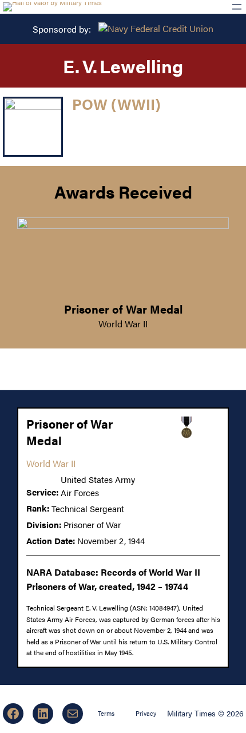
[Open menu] (237, 7)
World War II (123, 323)
